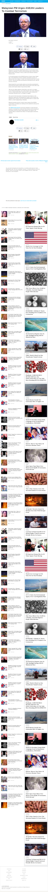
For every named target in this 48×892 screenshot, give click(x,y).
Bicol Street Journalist (19, 119)
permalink (26, 153)
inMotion (9, 875)
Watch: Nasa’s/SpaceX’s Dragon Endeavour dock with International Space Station (14, 443)
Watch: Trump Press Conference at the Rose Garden (15, 435)
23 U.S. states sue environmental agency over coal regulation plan (36, 268)
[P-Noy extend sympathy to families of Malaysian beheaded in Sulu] (34, 141)
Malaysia (34, 152)
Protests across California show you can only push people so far (15, 478)
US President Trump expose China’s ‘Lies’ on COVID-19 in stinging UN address (14, 341)
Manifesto (40, 1)
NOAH (24, 873)
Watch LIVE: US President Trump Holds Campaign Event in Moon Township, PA (15, 332)
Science (27, 464)
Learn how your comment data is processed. (28, 200)
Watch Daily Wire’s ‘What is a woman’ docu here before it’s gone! (14, 212)
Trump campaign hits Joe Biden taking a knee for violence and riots (14, 349)
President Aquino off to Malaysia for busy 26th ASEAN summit (23, 146)
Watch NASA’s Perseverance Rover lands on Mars (15, 221)
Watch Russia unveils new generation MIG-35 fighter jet (35, 400)
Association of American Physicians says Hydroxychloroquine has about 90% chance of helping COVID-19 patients (15, 496)
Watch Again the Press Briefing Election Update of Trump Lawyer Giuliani (15, 238)
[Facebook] (36, 120)
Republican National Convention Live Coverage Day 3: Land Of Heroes (14, 375)
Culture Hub (17, 1)
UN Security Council (15, 153)
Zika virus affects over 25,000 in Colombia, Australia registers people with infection (35, 290)
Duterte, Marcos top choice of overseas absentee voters (35, 444)
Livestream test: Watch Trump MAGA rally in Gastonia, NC (14, 281)
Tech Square (29, 1)
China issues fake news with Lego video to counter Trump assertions (15, 486)
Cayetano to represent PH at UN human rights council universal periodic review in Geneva (35, 533)
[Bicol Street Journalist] (11, 122)
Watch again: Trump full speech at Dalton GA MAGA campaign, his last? (15, 229)
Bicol (9, 873)
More (35, 1)
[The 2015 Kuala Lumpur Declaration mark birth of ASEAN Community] (13, 141)
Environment (9, 872)
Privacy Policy (9, 880)
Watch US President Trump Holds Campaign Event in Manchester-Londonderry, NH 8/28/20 (15, 358)
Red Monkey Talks (24, 875)
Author (10, 117)
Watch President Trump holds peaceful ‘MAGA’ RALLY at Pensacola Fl (14, 255)
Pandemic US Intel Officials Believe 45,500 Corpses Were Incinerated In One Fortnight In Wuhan (15, 503)
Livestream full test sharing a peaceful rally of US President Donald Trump (14, 298)
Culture (27, 856)
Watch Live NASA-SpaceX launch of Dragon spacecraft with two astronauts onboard (15, 452)
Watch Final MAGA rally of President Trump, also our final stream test (14, 246)
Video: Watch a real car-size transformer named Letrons (34, 356)
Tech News (27, 309)
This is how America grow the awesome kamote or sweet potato (36, 489)
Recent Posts (15, 117)
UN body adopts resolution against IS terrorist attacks (10, 160)
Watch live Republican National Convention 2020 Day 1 (14, 409)
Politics (27, 442)
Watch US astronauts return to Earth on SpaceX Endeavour (14, 426)
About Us (24, 880)
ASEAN (27, 152)
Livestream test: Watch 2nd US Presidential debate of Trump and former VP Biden (15, 272)
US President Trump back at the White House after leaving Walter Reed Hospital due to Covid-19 (15, 315)
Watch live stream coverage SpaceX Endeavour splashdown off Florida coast (15, 418)
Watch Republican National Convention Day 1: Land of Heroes (15, 400)
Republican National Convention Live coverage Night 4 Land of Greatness (14, 366)
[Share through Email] (1, 450)
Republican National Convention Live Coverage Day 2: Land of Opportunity (14, 383)
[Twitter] (38, 120)
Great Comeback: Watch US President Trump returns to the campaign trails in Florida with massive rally (14, 307)
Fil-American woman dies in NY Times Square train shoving (35, 227)
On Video (11, 1)
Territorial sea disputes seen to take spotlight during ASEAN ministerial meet (35, 335)
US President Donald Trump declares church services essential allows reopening (15, 461)
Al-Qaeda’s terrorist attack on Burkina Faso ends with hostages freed (35, 510)
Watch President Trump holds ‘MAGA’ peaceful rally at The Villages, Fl (14, 264)
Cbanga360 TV (24, 878)
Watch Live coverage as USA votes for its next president (34, 247)
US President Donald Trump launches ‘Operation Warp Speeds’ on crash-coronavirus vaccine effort (15, 470)
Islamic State (30, 152)
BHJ (9, 878)
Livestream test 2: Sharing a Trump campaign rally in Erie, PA (15, 289)
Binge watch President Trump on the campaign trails (15, 323)
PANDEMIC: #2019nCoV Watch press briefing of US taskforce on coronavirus (36, 312)
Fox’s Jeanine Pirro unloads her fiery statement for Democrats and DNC (14, 392)
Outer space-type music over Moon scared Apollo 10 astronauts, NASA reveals (36, 467)
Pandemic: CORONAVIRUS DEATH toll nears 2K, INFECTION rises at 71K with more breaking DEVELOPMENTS (36, 377)
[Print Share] (1, 447)
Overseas (23, 1)
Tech (9, 870)
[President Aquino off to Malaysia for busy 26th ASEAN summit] (24, 141)
